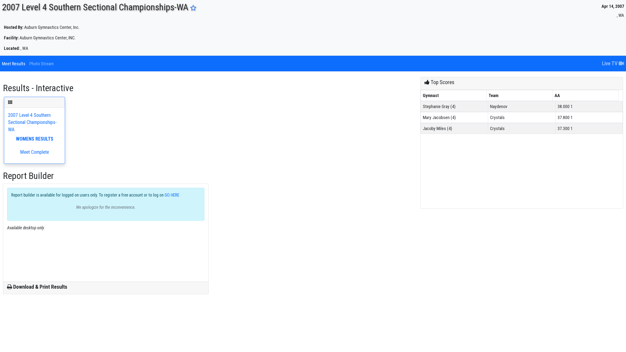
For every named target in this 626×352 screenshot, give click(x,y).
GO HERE (171, 195)
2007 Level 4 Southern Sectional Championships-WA (32, 133)
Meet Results (13, 63)
